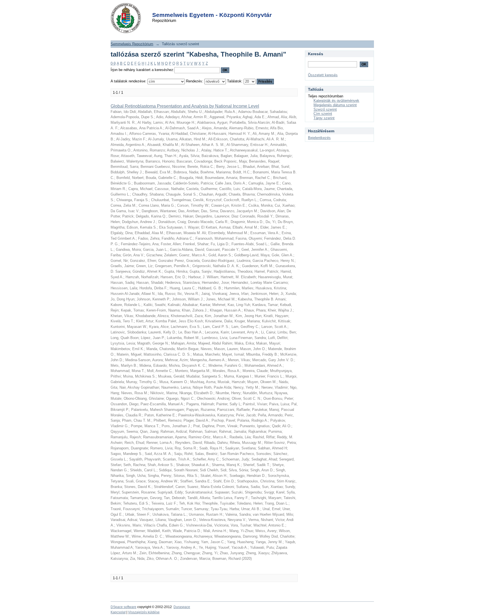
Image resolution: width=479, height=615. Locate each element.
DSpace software (123, 607)
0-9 (113, 63)
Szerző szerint (325, 109)
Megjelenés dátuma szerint (335, 105)
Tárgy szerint (324, 118)
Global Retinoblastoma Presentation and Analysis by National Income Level (185, 106)
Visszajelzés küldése (144, 612)
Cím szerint (323, 114)
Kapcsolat (118, 612)
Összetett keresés (323, 75)
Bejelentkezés (319, 138)
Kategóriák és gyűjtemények (336, 100)
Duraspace (182, 607)
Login (229, 8)
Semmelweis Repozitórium (132, 44)
